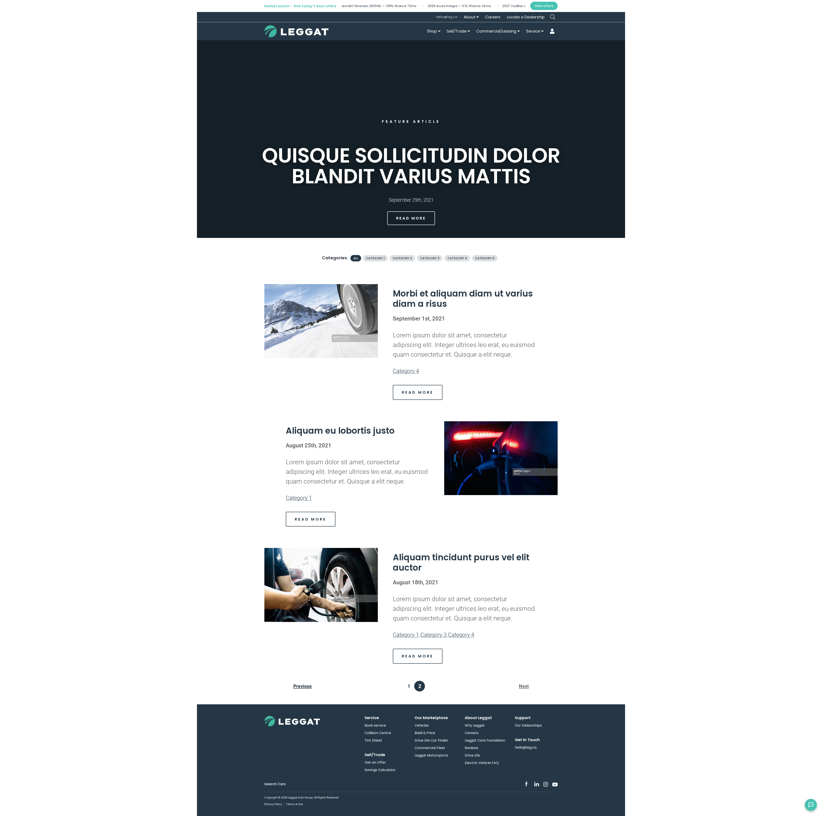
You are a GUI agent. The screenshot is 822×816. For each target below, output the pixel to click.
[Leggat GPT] (811, 805)
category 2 (402, 258)
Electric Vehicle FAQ (482, 763)
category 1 (375, 258)
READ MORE (411, 218)
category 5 (484, 258)
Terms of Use (294, 804)
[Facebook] (528, 784)
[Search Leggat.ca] (553, 17)
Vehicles (422, 725)
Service (533, 31)
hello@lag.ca (446, 17)
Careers (492, 17)
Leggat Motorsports (431, 755)
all (355, 258)
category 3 (429, 258)
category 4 (457, 258)
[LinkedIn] (537, 784)
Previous (302, 686)
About (470, 17)
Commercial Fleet (430, 748)
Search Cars (275, 784)
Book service (375, 725)
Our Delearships (528, 725)
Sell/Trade (457, 31)
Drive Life (472, 755)
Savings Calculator (380, 770)
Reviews (471, 748)
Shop (432, 31)
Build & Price (425, 733)
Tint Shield (373, 740)
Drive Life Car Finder (431, 740)
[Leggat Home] (298, 721)
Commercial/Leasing (496, 31)
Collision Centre (378, 733)
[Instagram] (546, 784)
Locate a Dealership (526, 17)
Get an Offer (375, 762)
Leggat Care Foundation (485, 740)
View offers (544, 5)
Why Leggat (475, 725)
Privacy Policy (273, 804)
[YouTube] (555, 784)
